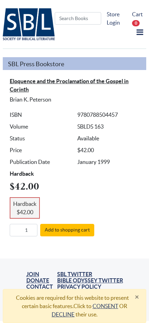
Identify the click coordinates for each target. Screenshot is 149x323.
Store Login (113, 18)
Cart (137, 18)
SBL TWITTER (74, 274)
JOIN (32, 274)
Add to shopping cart (67, 230)
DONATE (37, 280)
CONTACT (39, 286)
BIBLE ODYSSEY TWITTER (90, 280)
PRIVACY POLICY (79, 286)
